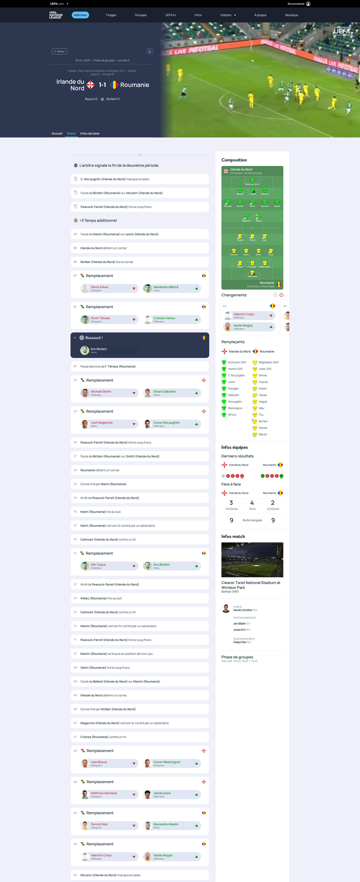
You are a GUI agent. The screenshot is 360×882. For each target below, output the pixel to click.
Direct (71, 133)
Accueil (57, 133)
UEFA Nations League (56, 15)
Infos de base (90, 133)
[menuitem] (85, 15)
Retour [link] (60, 51)
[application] (257, 79)
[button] (228, 15)
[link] (80, 15)
